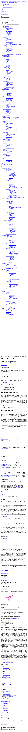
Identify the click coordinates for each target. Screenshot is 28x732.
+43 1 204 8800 (4, 580)
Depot (2, 730)
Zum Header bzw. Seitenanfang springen (9, 1)
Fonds (7, 60)
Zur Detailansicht (4, 439)
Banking (5, 101)
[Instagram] (14, 705)
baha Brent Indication (5, 476)
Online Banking (9, 160)
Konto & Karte (6, 89)
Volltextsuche (3, 23)
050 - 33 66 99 (4, 570)
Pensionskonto (9, 93)
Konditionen (6, 4)
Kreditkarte (8, 99)
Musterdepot (8, 309)
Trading (7, 35)
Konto (4, 158)
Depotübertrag (9, 31)
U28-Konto (8, 95)
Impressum (5, 692)
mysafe (7, 130)
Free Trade (8, 34)
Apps (7, 38)
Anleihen (8, 63)
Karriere (5, 150)
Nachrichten (8, 68)
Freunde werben (9, 123)
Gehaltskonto (9, 92)
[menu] (1, 166)
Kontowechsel (9, 104)
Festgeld (8, 79)
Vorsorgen (5, 81)
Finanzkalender (9, 72)
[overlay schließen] (1, 715)
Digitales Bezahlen (7, 109)
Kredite (4, 116)
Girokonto (5, 90)
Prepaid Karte (9, 100)
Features (5, 37)
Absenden (3, 624)
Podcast (7, 74)
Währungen (8, 65)
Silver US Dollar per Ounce (7, 475)
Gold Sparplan (9, 50)
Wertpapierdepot (9, 28)
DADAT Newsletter (6, 622)
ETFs (7, 61)
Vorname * (3, 606)
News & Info (6, 67)
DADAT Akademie (7, 7)
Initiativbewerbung (10, 152)
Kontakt (5, 5)
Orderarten (8, 39)
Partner (4, 683)
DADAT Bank (9, 144)
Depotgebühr (9, 124)
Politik (7, 70)
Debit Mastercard (9, 98)
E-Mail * (2, 608)
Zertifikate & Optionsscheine (12, 62)
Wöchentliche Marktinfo (7, 623)
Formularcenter (9, 127)
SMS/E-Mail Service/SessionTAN (13, 44)
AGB (4, 697)
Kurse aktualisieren (5, 17)
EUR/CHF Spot (4, 467)
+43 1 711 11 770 (4, 583)
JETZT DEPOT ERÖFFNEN (7, 164)
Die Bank (5, 143)
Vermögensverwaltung (8, 88)
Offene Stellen (9, 151)
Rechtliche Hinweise (7, 691)
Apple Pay (8, 111)
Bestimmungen (18, 486)
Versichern (8, 140)
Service (4, 121)
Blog (7, 138)
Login (2, 9)
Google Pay (8, 110)
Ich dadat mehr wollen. (5, 701)
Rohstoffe (8, 66)
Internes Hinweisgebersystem (9, 695)
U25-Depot (8, 29)
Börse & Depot (6, 26)
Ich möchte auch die (5, 620)
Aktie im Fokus (9, 71)
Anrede (2, 604)
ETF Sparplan (9, 48)
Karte (4, 96)
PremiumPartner (9, 32)
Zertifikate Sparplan (10, 51)
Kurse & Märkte (6, 55)
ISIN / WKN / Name (5, 22)
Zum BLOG (3, 494)
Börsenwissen (9, 137)
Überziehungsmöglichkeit (11, 118)
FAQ (7, 133)
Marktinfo (8, 73)
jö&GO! (8, 115)
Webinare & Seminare (8, 684)
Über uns (5, 141)
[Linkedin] (14, 710)
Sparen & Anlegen (7, 76)
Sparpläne (5, 45)
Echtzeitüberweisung (10, 106)
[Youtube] (14, 708)
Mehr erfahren (4, 365)
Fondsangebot (9, 33)
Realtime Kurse (9, 42)
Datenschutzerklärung (15, 618)
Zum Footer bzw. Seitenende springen (9, 2)
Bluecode (8, 113)
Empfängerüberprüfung (11, 107)
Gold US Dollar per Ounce (6, 473)
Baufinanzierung (6, 120)
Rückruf (8, 156)
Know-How (5, 132)
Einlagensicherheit (10, 148)
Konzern (8, 146)
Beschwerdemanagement (11, 129)
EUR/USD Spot (4, 464)
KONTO (2, 728)
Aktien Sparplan (9, 49)
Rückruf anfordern (4, 573)
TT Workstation (9, 43)
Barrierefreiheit (6, 694)
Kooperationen (6, 139)
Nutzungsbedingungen (8, 698)
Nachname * (3, 607)
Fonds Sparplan (9, 46)
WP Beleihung (6, 53)
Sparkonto (8, 78)
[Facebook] (14, 703)
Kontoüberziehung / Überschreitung (13, 54)
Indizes (7, 59)
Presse (4, 149)
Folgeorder (8, 40)
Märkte (7, 57)
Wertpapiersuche (4, 481)
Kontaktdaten (9, 155)
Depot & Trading (7, 27)
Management (9, 145)
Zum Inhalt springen (22, 1)
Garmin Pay (8, 112)
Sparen (4, 77)
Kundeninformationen (10, 134)
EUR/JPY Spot (4, 465)
